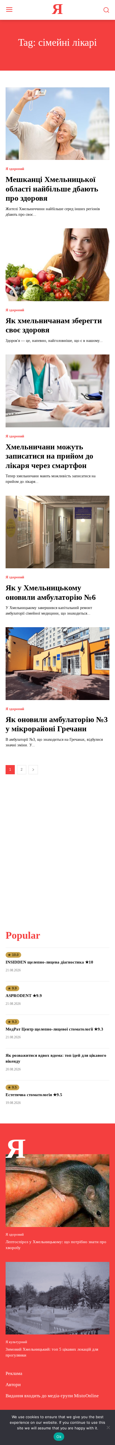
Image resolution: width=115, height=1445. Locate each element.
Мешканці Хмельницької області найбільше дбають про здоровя (52, 188)
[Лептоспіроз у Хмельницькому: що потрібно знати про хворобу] (57, 1190)
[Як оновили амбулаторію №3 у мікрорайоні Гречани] (57, 663)
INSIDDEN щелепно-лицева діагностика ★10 (49, 962)
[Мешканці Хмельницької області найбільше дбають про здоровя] (57, 123)
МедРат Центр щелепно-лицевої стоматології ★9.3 (54, 1029)
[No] (108, 1427)
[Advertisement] (57, 848)
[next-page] (33, 769)
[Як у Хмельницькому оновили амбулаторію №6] (57, 532)
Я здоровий (15, 169)
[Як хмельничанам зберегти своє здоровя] (57, 264)
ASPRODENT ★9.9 (24, 995)
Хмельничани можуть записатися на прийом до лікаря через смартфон (49, 456)
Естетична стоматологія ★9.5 (34, 1094)
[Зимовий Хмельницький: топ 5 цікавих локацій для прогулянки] (57, 1298)
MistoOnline (86, 1395)
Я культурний (16, 1342)
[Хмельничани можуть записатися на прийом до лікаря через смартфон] (57, 390)
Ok (58, 1436)
